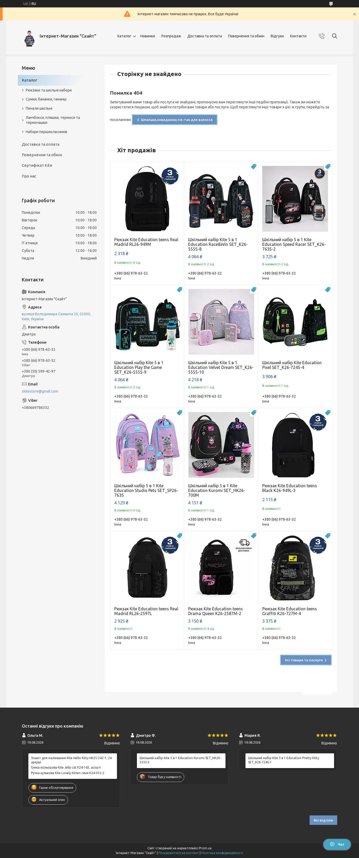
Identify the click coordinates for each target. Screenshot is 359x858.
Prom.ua (205, 848)
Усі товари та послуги (304, 660)
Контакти (298, 36)
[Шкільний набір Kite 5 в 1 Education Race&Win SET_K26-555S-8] (221, 199)
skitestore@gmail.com (40, 391)
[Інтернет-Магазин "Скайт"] (29, 36)
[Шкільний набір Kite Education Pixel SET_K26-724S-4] (295, 322)
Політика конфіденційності (222, 853)
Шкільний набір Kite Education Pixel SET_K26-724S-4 (292, 365)
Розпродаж (171, 36)
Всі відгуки (323, 820)
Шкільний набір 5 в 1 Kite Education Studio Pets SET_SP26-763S (146, 490)
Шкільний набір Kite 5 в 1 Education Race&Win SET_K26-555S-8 (218, 244)
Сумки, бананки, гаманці (46, 99)
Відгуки (277, 36)
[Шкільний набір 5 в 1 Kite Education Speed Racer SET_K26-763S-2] (295, 199)
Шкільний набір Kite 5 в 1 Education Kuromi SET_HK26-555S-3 (180, 760)
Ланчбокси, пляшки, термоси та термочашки (53, 120)
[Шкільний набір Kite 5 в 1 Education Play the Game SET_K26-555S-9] (147, 322)
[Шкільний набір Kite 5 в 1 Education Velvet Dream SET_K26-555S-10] (221, 322)
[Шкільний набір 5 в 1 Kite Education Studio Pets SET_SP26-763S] (147, 445)
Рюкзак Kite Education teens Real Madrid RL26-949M (146, 242)
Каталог (124, 36)
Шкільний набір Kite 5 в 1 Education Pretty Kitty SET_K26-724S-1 (283, 760)
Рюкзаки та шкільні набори (49, 90)
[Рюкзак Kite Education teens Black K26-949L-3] (295, 445)
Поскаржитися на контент (178, 853)
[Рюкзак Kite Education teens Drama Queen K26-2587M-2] (221, 568)
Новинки (147, 36)
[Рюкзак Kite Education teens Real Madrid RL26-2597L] (147, 568)
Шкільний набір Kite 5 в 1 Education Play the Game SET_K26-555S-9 (138, 367)
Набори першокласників (46, 132)
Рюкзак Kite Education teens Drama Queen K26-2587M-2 (215, 611)
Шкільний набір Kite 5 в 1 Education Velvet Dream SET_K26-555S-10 (221, 367)
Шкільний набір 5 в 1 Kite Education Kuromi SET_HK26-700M (216, 490)
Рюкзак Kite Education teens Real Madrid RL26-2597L (146, 611)
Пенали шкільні (39, 108)
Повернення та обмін (246, 36)
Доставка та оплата (204, 36)
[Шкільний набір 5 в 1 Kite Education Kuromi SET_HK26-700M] (221, 445)
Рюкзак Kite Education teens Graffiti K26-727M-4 (289, 611)
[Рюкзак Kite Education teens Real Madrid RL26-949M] (147, 199)
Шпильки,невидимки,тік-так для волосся (177, 119)
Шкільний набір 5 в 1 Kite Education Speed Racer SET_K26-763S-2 (294, 244)
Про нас (29, 176)
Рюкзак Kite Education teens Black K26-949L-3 (289, 488)
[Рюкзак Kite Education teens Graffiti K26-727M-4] (295, 568)
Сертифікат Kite (37, 165)
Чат (341, 844)
